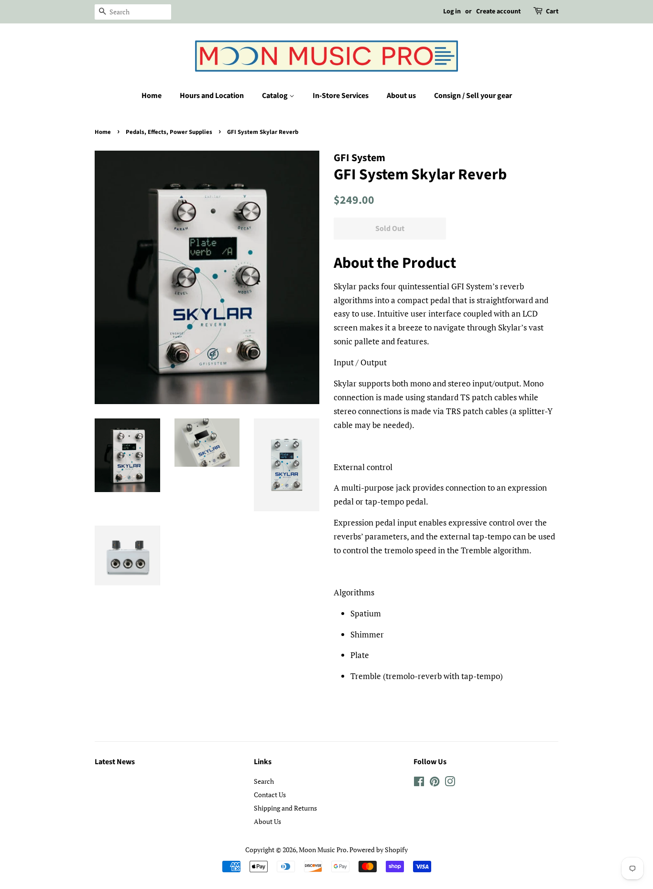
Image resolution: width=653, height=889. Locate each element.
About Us (267, 821)
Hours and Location (212, 95)
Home (151, 95)
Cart (552, 11)
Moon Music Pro (323, 849)
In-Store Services (341, 95)
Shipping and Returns (285, 807)
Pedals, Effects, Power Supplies (169, 132)
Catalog (275, 95)
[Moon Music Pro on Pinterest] (434, 783)
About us (401, 95)
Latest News (115, 762)
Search (264, 781)
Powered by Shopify (378, 849)
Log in (452, 11)
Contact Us (270, 794)
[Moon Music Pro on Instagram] (450, 783)
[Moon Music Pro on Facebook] (419, 783)
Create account (498, 11)
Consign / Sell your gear (473, 95)
